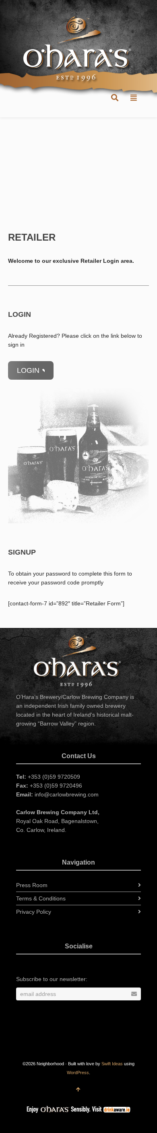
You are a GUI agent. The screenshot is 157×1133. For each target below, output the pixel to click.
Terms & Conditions (41, 898)
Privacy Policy (33, 911)
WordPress (78, 1072)
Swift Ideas (112, 1063)
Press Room (32, 885)
